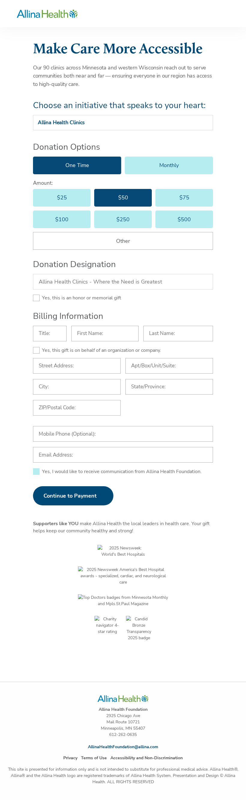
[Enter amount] (123, 241)
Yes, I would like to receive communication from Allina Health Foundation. (122, 471)
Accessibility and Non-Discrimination (146, 758)
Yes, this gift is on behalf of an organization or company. (101, 350)
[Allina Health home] (123, 14)
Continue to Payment (70, 495)
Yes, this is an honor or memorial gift (81, 298)
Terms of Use (94, 758)
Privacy (70, 758)
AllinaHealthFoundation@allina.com (123, 747)
